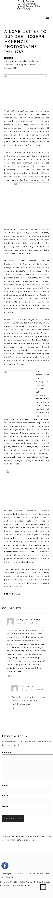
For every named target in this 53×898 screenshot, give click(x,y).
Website (6, 806)
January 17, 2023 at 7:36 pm (31, 690)
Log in (28, 885)
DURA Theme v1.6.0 (29, 882)
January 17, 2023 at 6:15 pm (27, 623)
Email (5, 795)
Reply (9, 676)
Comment (8, 752)
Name (6, 785)
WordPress (18, 885)
